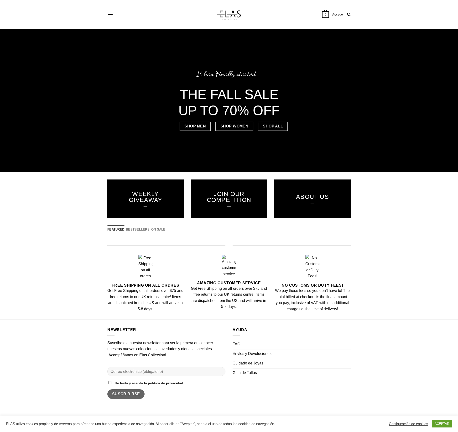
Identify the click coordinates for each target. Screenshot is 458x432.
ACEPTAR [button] (442, 424)
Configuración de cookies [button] (408, 424)
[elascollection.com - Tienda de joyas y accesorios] (229, 14)
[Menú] (110, 14)
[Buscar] (349, 14)
